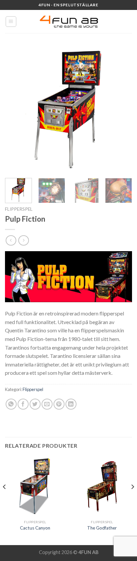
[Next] (121, 109)
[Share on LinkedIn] (71, 404)
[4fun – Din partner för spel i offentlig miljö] (68, 21)
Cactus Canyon (35, 528)
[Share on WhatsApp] (11, 404)
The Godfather (102, 528)
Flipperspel (19, 209)
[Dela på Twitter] (35, 404)
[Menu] (11, 21)
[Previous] (16, 109)
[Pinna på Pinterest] (59, 404)
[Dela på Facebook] (23, 404)
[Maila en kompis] (47, 404)
